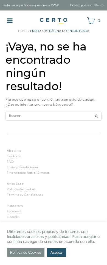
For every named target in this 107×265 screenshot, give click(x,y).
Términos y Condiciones (25, 195)
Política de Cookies (21, 189)
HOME (22, 31)
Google (13, 217)
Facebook (14, 211)
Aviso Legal (15, 184)
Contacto (14, 156)
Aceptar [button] (56, 252)
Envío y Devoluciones (22, 167)
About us (14, 150)
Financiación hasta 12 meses (28, 173)
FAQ (10, 162)
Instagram (15, 206)
